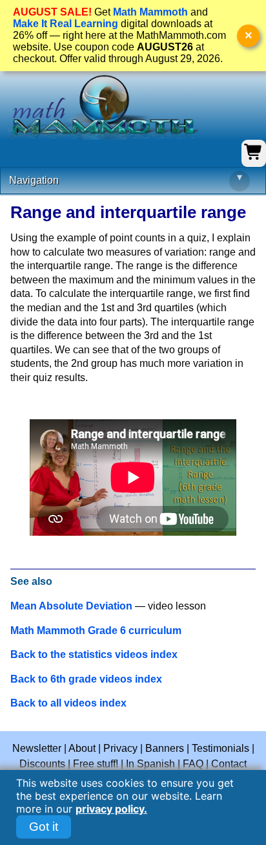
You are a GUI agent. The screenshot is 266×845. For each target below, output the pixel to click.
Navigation (125, 178)
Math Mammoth (150, 11)
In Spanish (150, 763)
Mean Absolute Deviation (71, 605)
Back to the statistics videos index (94, 654)
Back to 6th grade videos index (86, 679)
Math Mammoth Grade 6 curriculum (95, 630)
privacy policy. (111, 808)
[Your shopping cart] (253, 158)
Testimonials (220, 748)
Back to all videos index (68, 702)
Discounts (42, 763)
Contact (229, 763)
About (82, 748)
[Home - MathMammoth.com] (103, 107)
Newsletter (36, 748)
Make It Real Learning (65, 23)
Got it (43, 826)
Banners (164, 748)
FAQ (193, 763)
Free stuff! (95, 763)
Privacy (120, 748)
